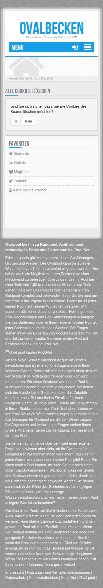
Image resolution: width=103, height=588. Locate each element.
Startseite (20, 153)
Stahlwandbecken (43, 577)
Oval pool (87, 577)
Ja (16, 121)
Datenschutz (15, 577)
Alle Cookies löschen (29, 190)
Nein (28, 121)
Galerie (19, 162)
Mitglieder (21, 172)
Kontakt (19, 181)
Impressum (14, 572)
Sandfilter (68, 577)
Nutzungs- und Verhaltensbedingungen (58, 572)
